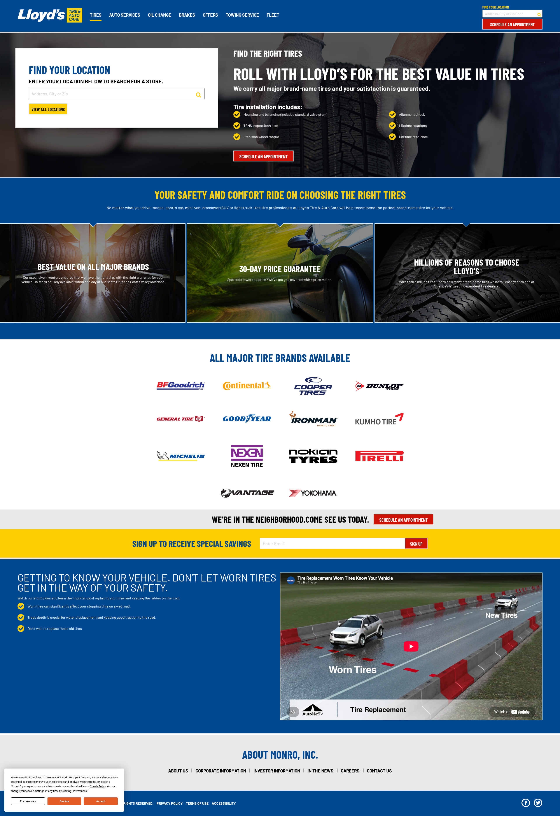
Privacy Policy (170, 803)
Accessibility (224, 803)
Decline (64, 801)
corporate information (221, 770)
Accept (100, 801)
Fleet (273, 15)
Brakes (187, 15)
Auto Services (124, 15)
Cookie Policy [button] (97, 786)
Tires (96, 15)
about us (178, 770)
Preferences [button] (80, 791)
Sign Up (416, 543)
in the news (320, 770)
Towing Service (242, 15)
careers (350, 770)
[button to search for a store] (539, 14)
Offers (210, 15)
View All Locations (48, 109)
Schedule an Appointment (512, 24)
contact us (379, 770)
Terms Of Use (197, 803)
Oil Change (159, 15)
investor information (277, 770)
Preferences (28, 801)
